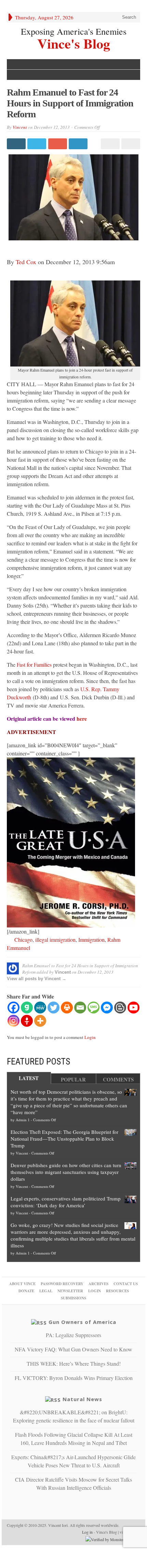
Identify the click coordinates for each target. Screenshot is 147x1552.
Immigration (91, 939)
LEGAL (45, 1291)
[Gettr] (27, 1021)
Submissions (73, 1298)
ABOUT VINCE (22, 1283)
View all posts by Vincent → (36, 978)
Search (128, 17)
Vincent (20, 127)
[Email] (80, 1007)
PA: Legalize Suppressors (73, 1334)
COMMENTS (118, 1079)
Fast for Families (34, 664)
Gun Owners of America (82, 1321)
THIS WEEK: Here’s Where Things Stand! (74, 1363)
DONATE (26, 1291)
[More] (40, 1021)
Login (90, 1037)
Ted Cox (26, 262)
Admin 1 (23, 1119)
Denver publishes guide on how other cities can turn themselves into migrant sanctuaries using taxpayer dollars (66, 1172)
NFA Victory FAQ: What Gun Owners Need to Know (73, 1349)
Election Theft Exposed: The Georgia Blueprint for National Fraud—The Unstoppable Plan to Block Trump (64, 1138)
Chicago (23, 939)
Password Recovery (62, 1283)
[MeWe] (40, 1007)
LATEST (29, 1078)
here (82, 718)
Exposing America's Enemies (73, 31)
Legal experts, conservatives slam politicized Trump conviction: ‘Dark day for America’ (66, 1202)
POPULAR (73, 1079)
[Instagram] (13, 1021)
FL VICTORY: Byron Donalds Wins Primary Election (74, 1377)
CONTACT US (125, 1283)
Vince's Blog (73, 42)
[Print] (67, 1007)
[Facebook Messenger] (107, 1007)
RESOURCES (117, 1291)
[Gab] (27, 1007)
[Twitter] (53, 1007)
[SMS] (93, 1007)
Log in (87, 1532)
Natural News (82, 1399)
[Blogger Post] (120, 1007)
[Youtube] (133, 1007)
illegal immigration (55, 939)
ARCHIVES (98, 1283)
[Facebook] (13, 1007)
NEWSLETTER (70, 1291)
